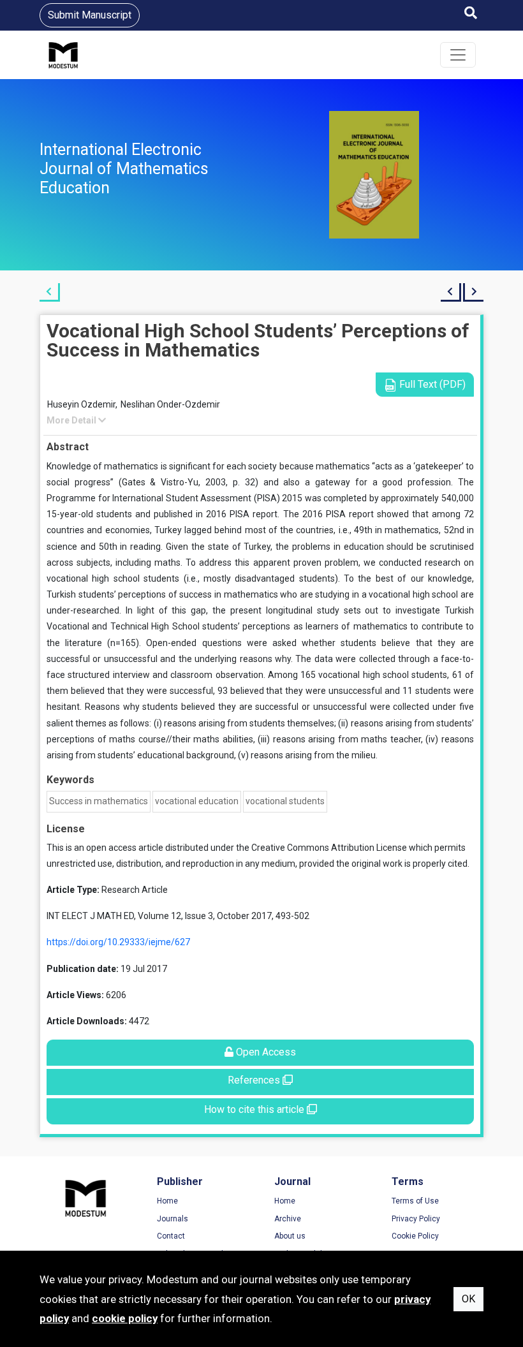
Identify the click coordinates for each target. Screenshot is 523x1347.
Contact (171, 1236)
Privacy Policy (416, 1218)
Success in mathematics (98, 801)
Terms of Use (415, 1200)
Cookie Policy (415, 1236)
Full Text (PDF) (431, 384)
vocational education (197, 801)
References (255, 1080)
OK (468, 1299)
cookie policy (125, 1318)
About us (290, 1236)
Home (167, 1200)
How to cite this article (255, 1109)
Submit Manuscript (89, 15)
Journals (172, 1218)
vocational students (285, 801)
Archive (287, 1218)
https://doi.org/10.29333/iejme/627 (118, 942)
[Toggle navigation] (458, 55)
